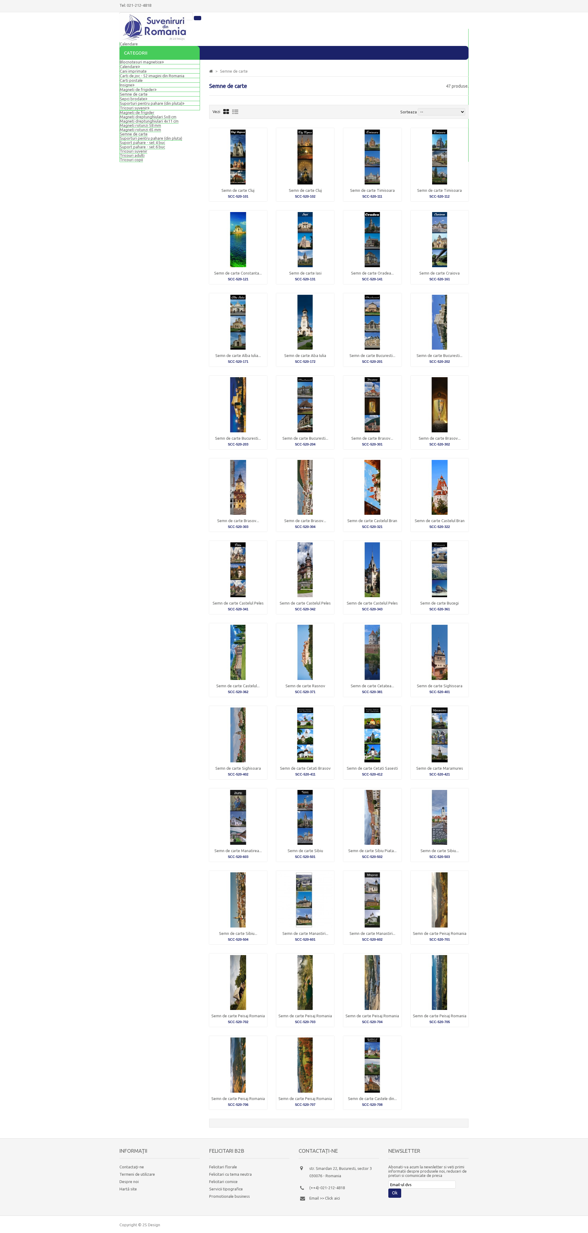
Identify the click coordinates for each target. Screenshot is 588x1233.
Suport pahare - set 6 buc (142, 147)
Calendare (129, 44)
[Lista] (235, 111)
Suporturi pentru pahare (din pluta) (151, 138)
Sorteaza (408, 112)
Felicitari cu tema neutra (230, 1174)
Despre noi (129, 1181)
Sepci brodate (132, 99)
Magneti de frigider (137, 89)
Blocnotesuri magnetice (141, 62)
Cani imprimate (133, 71)
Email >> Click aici (324, 1198)
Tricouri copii (131, 159)
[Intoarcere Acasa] (211, 71)
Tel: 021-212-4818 (135, 5)
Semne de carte (134, 134)
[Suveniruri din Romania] (153, 40)
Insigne (126, 85)
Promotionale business (229, 1196)
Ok (395, 1192)
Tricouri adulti (132, 155)
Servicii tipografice (226, 1189)
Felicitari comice (223, 1181)
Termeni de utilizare (137, 1174)
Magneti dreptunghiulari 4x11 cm (149, 121)
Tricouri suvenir (133, 151)
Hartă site (128, 1189)
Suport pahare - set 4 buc (142, 142)
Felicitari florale (223, 1167)
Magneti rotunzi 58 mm (140, 125)
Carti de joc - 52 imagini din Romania (152, 76)
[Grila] (226, 111)
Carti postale (131, 80)
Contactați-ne (131, 1167)
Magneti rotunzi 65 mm (140, 129)
